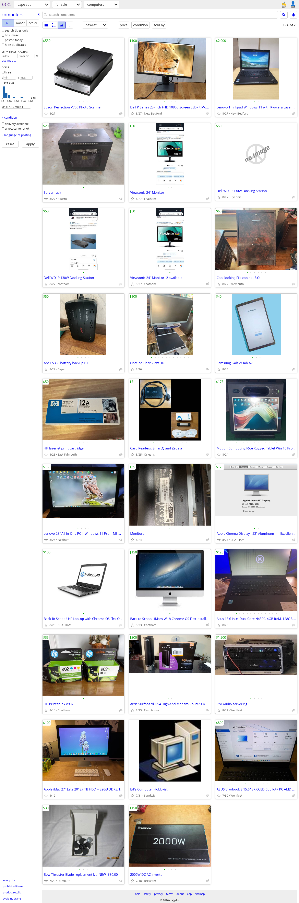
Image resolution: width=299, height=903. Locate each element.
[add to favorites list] (46, 113)
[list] (46, 25)
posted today (14, 40)
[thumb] (54, 25)
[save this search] (293, 15)
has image (12, 35)
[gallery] (61, 25)
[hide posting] (120, 113)
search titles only (16, 30)
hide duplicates (15, 45)
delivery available (17, 124)
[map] (69, 25)
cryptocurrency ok (17, 128)
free (8, 72)
